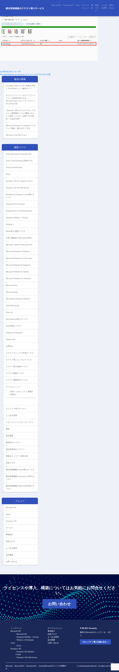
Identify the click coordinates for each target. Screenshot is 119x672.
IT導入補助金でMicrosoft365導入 (19, 238)
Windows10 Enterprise (14, 333)
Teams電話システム (14, 326)
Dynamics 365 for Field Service (17, 188)
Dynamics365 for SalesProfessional (19, 211)
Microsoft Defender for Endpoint (18, 265)
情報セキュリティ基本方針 (17, 456)
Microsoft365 (56, 5)
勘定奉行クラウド (13, 442)
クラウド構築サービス (15, 373)
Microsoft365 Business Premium (18, 299)
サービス (9, 528)
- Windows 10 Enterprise (24, 640)
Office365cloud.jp (12, 305)
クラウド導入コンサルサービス (19, 360)
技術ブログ (97, 8)
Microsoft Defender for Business (18, 251)
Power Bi (9, 312)
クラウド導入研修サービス (17, 366)
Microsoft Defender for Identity (17, 272)
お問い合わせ (111, 6)
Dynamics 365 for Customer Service (19, 181)
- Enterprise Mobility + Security (27, 637)
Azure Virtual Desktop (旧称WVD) (19, 161)
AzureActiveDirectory (14, 167)
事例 (92, 6)
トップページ (16, 628)
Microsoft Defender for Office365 (18, 278)
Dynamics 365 (11, 521)
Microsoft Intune (12, 292)
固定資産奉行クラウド (15, 449)
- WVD (18, 646)
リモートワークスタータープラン (20, 422)
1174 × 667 (17, 72)
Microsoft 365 (11, 507)
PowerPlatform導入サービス (17, 319)
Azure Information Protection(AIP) (18, 154)
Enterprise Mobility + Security (17, 218)
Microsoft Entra (11, 285)
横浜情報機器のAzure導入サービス (20, 470)
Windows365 (11, 339)
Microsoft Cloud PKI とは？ (16, 135)
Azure (77, 5)
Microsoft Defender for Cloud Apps (19, 258)
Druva (8, 174)
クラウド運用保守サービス (17, 380)
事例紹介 (9, 535)
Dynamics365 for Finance (15, 204)
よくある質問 (104, 6)
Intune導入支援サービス (15, 231)
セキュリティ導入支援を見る (95, 642)
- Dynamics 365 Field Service (26, 657)
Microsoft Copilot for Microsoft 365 (19, 245)
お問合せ (9, 346)
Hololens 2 (10, 224)
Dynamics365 (68, 5)
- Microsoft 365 (21, 634)
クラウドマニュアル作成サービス (20, 353)
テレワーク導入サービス (16, 409)
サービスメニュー (85, 6)
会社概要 (9, 436)
